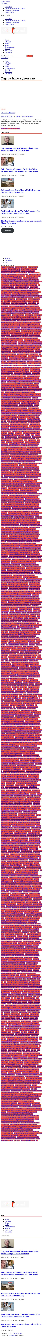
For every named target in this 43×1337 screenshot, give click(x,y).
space (6, 1016)
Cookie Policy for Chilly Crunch (15, 8)
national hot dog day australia (23, 803)
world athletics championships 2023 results (19, 1113)
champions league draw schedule (11, 545)
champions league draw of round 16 (19, 513)
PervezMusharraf (6, 941)
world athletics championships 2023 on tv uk (18, 1108)
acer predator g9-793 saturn (17, 376)
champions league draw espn (17, 488)
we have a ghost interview (13, 1060)
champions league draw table (30, 565)
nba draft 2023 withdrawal (21, 929)
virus (5, 1051)
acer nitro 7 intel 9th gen (19, 356)
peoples (3, 939)
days (15, 621)
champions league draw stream (20, 561)
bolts (2, 435)
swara (10, 1025)
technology (15, 1028)
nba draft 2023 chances (27, 852)
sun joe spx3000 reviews (31, 1023)
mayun (8, 785)
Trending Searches (27, 1037)
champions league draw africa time (18, 453)
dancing (35, 620)
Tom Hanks (34, 1035)
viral (2, 1051)
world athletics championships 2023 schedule (17, 1114)
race (2, 982)
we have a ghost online (29, 1066)
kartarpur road (17, 694)
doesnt (24, 630)
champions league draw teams (31, 566)
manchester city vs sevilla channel (21, 728)
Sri (21, 1018)
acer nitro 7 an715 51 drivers (27, 344)
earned (22, 632)
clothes (30, 611)
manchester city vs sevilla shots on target (21, 764)
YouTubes (32, 1140)
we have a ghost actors (15, 1055)
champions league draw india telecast (12, 499)
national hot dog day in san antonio (26, 817)
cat (39, 442)
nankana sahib (8, 796)
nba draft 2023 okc (26, 875)
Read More (10, 128)
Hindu (10, 657)
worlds (33, 1138)
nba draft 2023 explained (13, 868)
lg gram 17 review (32, 698)
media (12, 785)
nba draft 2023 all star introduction (21, 842)
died (6, 629)
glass (2, 652)
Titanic (32, 1032)
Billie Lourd (18, 431)
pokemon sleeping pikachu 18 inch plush (20, 970)
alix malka (20, 399)
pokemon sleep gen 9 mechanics (18, 952)
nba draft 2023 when (17, 925)
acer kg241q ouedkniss (26, 296)
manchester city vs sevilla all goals (19, 712)
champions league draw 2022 (13, 445)
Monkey (8, 790)
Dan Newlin (14, 620)
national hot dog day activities (10, 801)
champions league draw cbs (9, 465)
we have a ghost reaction (16, 1067)
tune (2, 1039)
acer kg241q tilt (22, 312)
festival (17, 643)
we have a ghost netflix (16, 1062)
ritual (5, 995)
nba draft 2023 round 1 (26, 890)
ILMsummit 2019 (23, 680)
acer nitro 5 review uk (24, 338)
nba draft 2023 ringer (25, 888)
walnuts (20, 1051)
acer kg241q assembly (29, 280)
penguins (32, 938)
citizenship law (19, 611)
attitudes (37, 415)
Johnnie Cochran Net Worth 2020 (15, 692)
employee (4, 637)
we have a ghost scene (22, 1071)
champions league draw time (16, 570)
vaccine (28, 1050)
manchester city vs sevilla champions (16, 724)
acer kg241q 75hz (16, 280)
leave (13, 698)
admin (18, 116)
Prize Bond (18, 979)
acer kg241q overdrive (14, 297)
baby (37, 417)
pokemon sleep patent (7, 955)
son (9, 1014)
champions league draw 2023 (17, 447)
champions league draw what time (31, 593)
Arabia (31, 405)
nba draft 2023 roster (12, 890)
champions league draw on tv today (23, 518)
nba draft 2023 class (16, 858)
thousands (4, 1032)
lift (29, 705)
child (30, 609)
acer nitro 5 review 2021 (24, 320)
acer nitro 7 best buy (33, 349)
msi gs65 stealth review (22, 792)
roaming (10, 996)
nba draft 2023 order (15, 877)
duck (10, 632)
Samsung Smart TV (28, 1000)
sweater (24, 1025)
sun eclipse (16, 1021)
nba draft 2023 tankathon (28, 906)
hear (2, 657)
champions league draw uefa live (18, 584)
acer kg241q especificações (20, 292)
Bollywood (36, 433)
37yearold (11, 269)
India (16, 682)
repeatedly (31, 993)
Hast (39, 655)
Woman (27, 1090)
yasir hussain (9, 1140)
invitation (31, 684)
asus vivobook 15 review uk (11, 414)
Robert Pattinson (18, 996)
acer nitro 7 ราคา (6, 365)
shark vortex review (30, 1009)
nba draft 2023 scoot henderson (11, 897)
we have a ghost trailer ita (34, 1078)
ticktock (17, 1032)
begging (13, 421)
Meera (17, 785)
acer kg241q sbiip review (17, 304)
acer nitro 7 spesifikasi (19, 363)
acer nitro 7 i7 (34, 354)
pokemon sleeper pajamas (9, 966)
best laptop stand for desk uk (19, 426)
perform (15, 939)
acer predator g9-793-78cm (15, 382)
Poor (28, 975)
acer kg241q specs (12, 310)
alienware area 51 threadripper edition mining (28, 389)
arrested (3, 406)
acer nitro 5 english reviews (20, 319)
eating (26, 632)
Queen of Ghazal (36, 980)
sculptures (37, 1002)
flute (2, 646)
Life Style (8, 42)
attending (32, 415)
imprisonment (34, 680)
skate (16, 1012)
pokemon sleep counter (14, 950)
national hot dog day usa (23, 831)
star (24, 1018)
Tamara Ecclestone (11, 1027)
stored (17, 1019)
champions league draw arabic (20, 458)
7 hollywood (29, 269)
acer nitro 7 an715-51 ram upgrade (23, 347)
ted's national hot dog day (28, 1028)
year (15, 1140)
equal (37, 637)
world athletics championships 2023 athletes (17, 1093)
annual (21, 405)
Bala (13, 419)
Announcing (14, 405)
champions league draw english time (17, 486)
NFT (6, 934)
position (37, 975)
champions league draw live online (23, 508)
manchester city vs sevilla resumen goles (17, 762)
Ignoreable (31, 678)
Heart (5, 657)
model (26, 788)
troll (37, 1037)
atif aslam (21, 415)
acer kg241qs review (31, 317)
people (37, 938)
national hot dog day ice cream (27, 813)
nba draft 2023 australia (21, 849)
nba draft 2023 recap (11, 886)
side (2, 1012)
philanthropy (18, 941)
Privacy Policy (9, 12)
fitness (31, 644)
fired (17, 644)
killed (24, 694)
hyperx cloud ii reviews (19, 664)
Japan (14, 689)
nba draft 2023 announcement (29, 847)
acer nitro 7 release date (13, 360)
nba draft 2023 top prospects (33, 913)
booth (10, 435)
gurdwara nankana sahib (8, 653)
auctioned (32, 417)
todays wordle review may (22, 1035)
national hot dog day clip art (19, 810)
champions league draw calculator (24, 461)
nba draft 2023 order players (24, 879)
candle (8, 442)
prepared (17, 977)
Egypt (22, 634)
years (18, 1140)
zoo (37, 1140)
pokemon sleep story (18, 963)
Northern (11, 934)
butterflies (8, 440)
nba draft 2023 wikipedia (24, 927)
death (19, 621)
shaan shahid (9, 1005)
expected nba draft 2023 (22, 641)
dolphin (28, 630)
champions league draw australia (19, 460)
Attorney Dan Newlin (8, 417)
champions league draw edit (33, 483)
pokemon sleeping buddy (12, 968)
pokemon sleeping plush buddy (26, 973)
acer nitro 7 (21, 342)
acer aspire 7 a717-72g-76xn (13, 278)
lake (28, 696)
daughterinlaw (9, 621)
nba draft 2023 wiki (10, 927)
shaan (2, 1005)
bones (6, 435)
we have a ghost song (14, 1073)
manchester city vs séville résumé (27, 781)
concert (24, 613)
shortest (29, 1011)
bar (16, 419)
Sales (8, 1000)
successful (4, 1021)
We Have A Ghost (8, 113)
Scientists (24, 1002)
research (37, 993)
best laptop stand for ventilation (20, 429)
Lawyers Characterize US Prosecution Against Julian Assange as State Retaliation (19, 149)
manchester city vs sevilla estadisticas (20, 744)
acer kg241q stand (24, 310)
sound (3, 1016)
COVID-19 (16, 618)
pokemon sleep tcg (7, 964)
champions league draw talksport (11, 566)
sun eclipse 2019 (26, 1021)
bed (2, 421)
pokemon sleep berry (31, 947)
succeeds (35, 1019)
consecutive (30, 613)
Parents (35, 936)
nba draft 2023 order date (30, 877)
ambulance (35, 399)
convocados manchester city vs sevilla (13, 614)
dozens (38, 630)
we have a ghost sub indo (24, 1075)
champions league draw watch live (23, 591)
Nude (16, 934)
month (13, 790)
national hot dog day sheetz (26, 822)
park (39, 936)
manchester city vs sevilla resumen (21, 758)
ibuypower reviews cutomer (18, 676)
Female (12, 643)
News (2, 934)
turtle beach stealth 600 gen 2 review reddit (24, 1039)
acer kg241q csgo (34, 288)
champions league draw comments (14, 476)
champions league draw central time (12, 467)
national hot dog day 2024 (33, 799)
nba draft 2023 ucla (11, 918)
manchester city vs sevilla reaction (11, 755)
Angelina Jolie (15, 403)
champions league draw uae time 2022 (16, 582)
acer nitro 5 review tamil (13, 336)
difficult (10, 629)
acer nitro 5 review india (12, 331)
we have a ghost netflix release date (12, 1064)
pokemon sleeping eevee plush (30, 968)
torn (10, 1037)
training (18, 1037)
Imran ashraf (10, 682)
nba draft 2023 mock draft (13, 874)
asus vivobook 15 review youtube (31, 414)
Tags (6, 262)
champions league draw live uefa (16, 511)
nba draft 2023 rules (16, 891)
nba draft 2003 (31, 835)
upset (20, 1050)
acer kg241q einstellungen (21, 290)
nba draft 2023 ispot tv (22, 872)
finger (14, 644)
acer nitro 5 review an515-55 (10, 324)
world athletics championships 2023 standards (17, 1121)
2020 (12, 267)
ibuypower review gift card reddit (29, 668)
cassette (35, 442)
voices (10, 1051)
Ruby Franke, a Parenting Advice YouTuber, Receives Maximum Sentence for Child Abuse (19, 170)
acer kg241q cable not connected (20, 283)
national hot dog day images (26, 815)
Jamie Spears (5, 689)
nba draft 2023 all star (21, 838)
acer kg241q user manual (23, 313)
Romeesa (7, 998)
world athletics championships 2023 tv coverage (21, 1134)
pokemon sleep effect (29, 950)
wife (32, 1089)
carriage (21, 442)
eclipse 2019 (32, 632)
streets (26, 1019)
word (17, 1092)
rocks (38, 996)
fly (5, 646)
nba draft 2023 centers (12, 852)
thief (16, 1030)
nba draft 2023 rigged (12, 888)
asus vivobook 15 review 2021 (15, 410)
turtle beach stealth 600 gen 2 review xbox (21, 1040)
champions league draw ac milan (18, 451)
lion (36, 705)
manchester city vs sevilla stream (11, 769)
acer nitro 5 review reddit (25, 333)
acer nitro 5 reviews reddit (9, 342)
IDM (25, 678)
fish (21, 644)
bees (5, 421)
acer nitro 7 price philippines (18, 358)
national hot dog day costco (13, 812)
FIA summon (24, 643)
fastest (5, 643)
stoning (12, 1019)
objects (29, 934)
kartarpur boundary (7, 694)
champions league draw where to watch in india (20, 596)
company (12, 613)
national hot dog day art (27, 801)
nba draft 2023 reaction (19, 884)
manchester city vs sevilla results (18, 756)
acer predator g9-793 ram (19, 374)
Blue (12, 433)
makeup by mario (32, 707)
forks (15, 646)
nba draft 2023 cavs (14, 851)
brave (32, 435)
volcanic (14, 1051)
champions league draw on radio (24, 517)
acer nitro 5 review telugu (30, 336)
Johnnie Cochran (20, 691)
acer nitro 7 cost (29, 351)
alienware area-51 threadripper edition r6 (18, 396)
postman (3, 977)
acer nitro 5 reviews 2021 (32, 340)
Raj (2, 993)
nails (2, 796)
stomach (3, 1019)
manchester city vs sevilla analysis (22, 714)
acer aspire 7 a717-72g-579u (18, 272)
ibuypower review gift (11, 668)
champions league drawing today (24, 607)
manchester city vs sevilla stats (31, 767)
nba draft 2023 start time (24, 904)
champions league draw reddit (10, 531)
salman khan (14, 1000)
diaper (3, 629)
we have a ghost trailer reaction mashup (13, 1082)
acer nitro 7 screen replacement (16, 361)
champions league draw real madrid (25, 529)
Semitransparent (17, 1003)
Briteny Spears (26, 437)
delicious (38, 621)
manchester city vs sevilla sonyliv (11, 767)
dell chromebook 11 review (9, 623)
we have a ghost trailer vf (34, 1083)
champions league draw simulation (16, 550)
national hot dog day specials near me (23, 826)
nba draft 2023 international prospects (27, 870)
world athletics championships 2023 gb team (20, 1100)
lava (2, 698)
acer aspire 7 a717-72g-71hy (16, 276)
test (6, 1030)
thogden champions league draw (29, 1030)
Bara (19, 419)
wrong (3, 1140)
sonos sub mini (15, 1014)
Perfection (9, 939)
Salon (20, 1000)
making (3, 708)
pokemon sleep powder (22, 955)
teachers (9, 1028)
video (38, 1050)
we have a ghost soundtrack (30, 1073)
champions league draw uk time (19, 586)
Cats (2, 444)
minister (11, 788)
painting (13, 936)
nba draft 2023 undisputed (28, 920)
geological (35, 648)
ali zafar (25, 387)
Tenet (2, 1030)
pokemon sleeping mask (8, 970)
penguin (25, 938)
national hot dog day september (25, 820)
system (38, 1025)
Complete (18, 613)
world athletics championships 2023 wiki (18, 1138)
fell (9, 643)
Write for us (8, 50)
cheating (21, 609)
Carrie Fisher (29, 442)
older (39, 934)
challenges (23, 444)
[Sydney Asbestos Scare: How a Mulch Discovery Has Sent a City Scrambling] (7, 186)
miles (30, 787)
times (25, 1032)
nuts (25, 934)
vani (35, 1050)
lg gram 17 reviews (29, 703)
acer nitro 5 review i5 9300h (11, 328)
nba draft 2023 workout (29, 931)
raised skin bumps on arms (19, 986)
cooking (32, 614)
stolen (36, 1018)
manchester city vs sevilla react (25, 753)
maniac (3, 783)
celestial (11, 444)
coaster (35, 611)
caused (6, 444)
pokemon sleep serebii (25, 959)
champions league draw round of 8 (12, 540)
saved (19, 1002)
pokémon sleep (22, 943)
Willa (35, 1089)
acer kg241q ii (33, 292)
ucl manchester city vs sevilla (31, 1044)
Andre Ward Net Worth (24, 401)
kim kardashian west (7, 696)
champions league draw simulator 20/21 (19, 552)
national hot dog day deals (9, 813)
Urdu (23, 1050)
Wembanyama (21, 1087)
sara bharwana (5, 1002)
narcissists (17, 796)
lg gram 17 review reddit (27, 701)
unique (10, 1050)
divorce (18, 630)
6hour (23, 269)
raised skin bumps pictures (32, 991)
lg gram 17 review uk (15, 703)
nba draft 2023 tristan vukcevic (22, 916)
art (28, 406)
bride (15, 437)
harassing (25, 655)
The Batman (11, 1030)
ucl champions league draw (13, 1044)
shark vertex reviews (17, 1009)
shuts (38, 1011)
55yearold (17, 269)
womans (33, 1090)
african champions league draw (26, 385)
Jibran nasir (4, 691)
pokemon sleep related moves (14, 957)
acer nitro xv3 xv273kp (19, 365)
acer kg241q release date (11, 301)
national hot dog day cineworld (20, 808)
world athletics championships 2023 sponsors (20, 1119)
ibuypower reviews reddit (14, 678)
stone (8, 1019)
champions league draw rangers (30, 524)
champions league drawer (21, 604)
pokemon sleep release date (9, 959)
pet (13, 941)
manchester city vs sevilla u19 (21, 780)
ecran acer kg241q (14, 634)
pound (12, 977)
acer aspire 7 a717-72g (13, 271)
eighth (11, 636)
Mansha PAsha (10, 783)
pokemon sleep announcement (10, 945)
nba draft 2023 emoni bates (24, 863)
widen (28, 1089)
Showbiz (7, 49)
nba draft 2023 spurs (32, 902)
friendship (30, 646)
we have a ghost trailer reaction (32, 1080)
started (27, 1018)
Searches (3, 1003)
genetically (28, 648)
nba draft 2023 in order (8, 870)
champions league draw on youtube (25, 520)
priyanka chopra (6, 979)
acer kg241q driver (7, 290)
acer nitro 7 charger (18, 351)
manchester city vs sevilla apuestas (17, 717)
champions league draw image (16, 493)
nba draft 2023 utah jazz (20, 922)
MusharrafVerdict (18, 794)
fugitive (36, 646)
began (8, 421)
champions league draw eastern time (12, 483)
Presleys (23, 977)
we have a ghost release (31, 1067)
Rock (34, 996)
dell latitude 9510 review (8, 627)
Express (32, 641)
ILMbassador (5, 680)
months (18, 790)
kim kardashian (37, 694)
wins (8, 1090)
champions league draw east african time (24, 481)
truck (40, 1037)
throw (9, 1032)
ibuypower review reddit (25, 669)
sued (9, 1021)
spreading (8, 1018)
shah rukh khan (18, 1005)
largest (40, 696)
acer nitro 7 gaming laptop (25, 352)
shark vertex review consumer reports (20, 1007)
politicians (23, 975)
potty (8, 977)
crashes (26, 618)
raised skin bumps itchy (28, 984)
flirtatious (39, 644)
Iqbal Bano (38, 684)
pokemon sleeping (23, 966)
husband (11, 660)
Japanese (19, 689)
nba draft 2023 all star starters (17, 844)
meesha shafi (30, 785)
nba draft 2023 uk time (13, 920)
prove (24, 979)
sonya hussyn (25, 1014)
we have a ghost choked (19, 1057)
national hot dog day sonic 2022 (22, 824)
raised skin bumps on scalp (14, 991)
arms (37, 405)
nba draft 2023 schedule (32, 895)
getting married (5, 650)
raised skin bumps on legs (22, 989)
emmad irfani (32, 636)
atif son (26, 415)
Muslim (26, 794)
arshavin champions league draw (16, 406)
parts (16, 938)
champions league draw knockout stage (19, 506)
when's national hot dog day (17, 1089)
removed (24, 993)
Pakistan (19, 936)
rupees (26, 998)
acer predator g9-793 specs (15, 378)
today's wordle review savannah (25, 1034)
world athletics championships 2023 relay (20, 1112)
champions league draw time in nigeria (21, 572)
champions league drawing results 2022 (18, 605)
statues (32, 1018)
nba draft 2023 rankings (31, 883)
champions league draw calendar (11, 463)
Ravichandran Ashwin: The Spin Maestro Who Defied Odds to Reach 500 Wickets (20, 212)
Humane (33, 659)
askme (25, 408)
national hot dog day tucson (15, 829)
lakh (31, 696)
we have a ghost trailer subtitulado (15, 1083)
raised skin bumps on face (12, 987)
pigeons (37, 941)
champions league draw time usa (24, 573)
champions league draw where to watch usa (26, 598)
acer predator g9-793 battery (20, 369)
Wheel (28, 1087)
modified (36, 788)
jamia (18, 687)
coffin (39, 611)
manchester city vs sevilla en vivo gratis (27, 737)
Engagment (18, 637)
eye (2, 643)
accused (3, 271)
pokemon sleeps (6, 975)
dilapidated (17, 629)
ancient (6, 401)
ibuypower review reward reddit (20, 671)
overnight (8, 936)
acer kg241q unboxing (8, 313)
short (24, 1011)
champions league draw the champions (13, 568)
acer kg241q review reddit (19, 303)
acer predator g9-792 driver (12, 367)
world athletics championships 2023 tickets (20, 1129)
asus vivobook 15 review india (12, 412)
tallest (2, 1027)
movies (12, 792)
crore (36, 618)
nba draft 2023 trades (32, 915)
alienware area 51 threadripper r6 (11, 390)
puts (22, 980)
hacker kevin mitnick (23, 653)
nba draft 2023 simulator (14, 900)
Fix (34, 644)
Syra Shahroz (31, 1025)
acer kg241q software (29, 306)
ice (23, 678)
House (39, 657)
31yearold (4, 269)
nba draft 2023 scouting (28, 897)
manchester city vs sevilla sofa (26, 765)
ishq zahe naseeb (6, 687)
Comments (8, 260)
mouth (3, 792)
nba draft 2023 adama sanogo (13, 836)
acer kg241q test (11, 312)
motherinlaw (36, 790)
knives (16, 696)
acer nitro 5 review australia (28, 324)
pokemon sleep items (17, 954)
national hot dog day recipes (27, 819)
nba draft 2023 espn (19, 867)
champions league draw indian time (18, 501)
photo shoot (30, 941)
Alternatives (28, 399)
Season (9, 1003)
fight (33, 643)
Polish (17, 975)
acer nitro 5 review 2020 (8, 320)
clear (26, 611)
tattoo (21, 1027)
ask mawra (19, 408)
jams (10, 689)
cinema (12, 611)
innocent (14, 684)
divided (13, 630)
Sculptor (30, 1002)
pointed (14, 943)
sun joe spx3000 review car (14, 1023)
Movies (3, 109)
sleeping (21, 1012)
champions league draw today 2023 (24, 575)
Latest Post (7, 230)
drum (6, 632)
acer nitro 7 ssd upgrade (34, 363)
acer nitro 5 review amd (33, 322)
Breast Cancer (9, 437)
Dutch (14, 632)
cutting (7, 620)
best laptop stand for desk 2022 (17, 422)
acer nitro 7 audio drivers (19, 349)
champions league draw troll (16, 579)
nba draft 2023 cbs (26, 851)
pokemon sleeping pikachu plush (31, 971)
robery (26, 996)
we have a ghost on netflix (13, 1066)
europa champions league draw (17, 639)
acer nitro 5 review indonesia (30, 331)
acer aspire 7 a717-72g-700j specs (17, 274)
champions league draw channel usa (21, 470)
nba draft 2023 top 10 (20, 909)
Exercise (11, 641)
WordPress (12, 1335)
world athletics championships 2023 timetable (17, 1130)
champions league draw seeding (32, 545)
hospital (34, 657)
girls (33, 650)
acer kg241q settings (15, 306)
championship (14, 609)
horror (21, 657)
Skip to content (5, 1)
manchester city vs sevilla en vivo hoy (13, 739)
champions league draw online (10, 522)
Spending (36, 1016)
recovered (14, 993)
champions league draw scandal (26, 543)
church (7, 611)
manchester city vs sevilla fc (28, 746)
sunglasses (4, 1025)
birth (2, 433)
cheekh (26, 609)
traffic (14, 1037)
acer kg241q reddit (21, 299)
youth (27, 1140)
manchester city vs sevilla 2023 (10, 710)
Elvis (21, 636)
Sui (12, 1021)
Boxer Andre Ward (18, 435)
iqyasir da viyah (11, 685)
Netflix (39, 932)
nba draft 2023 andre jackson (10, 847)
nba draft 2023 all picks (30, 836)
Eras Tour (4, 639)
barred (29, 419)
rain (5, 982)
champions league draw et (11, 490)
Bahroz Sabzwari (6, 419)
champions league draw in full (18, 495)
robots (30, 996)
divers (9, 630)
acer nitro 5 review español (21, 326)
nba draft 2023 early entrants (16, 861)
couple (10, 618)
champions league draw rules (16, 541)
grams (27, 652)
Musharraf (9, 794)
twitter (30, 1041)
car (11, 442)
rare (4, 993)
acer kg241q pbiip (27, 297)
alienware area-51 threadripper (14, 392)
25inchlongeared (33, 267)
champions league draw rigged (15, 534)
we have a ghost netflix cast (32, 1062)
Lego (16, 698)
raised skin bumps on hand (29, 987)
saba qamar (31, 998)
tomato (3, 1037)
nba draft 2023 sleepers (17, 902)
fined (10, 644)
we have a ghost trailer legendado (11, 1080)
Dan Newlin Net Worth (25, 620)
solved (6, 1014)
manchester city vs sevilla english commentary (15, 742)
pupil (38, 979)
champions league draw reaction (11, 525)
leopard (24, 698)
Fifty (30, 643)
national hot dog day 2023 (16, 799)
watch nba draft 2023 (15, 1053)
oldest (2, 936)
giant (24, 650)
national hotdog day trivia (18, 835)
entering (24, 637)
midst (17, 787)
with (23, 1090)
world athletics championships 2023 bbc (19, 1096)
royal (18, 998)
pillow (3, 943)
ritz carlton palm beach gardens (17, 995)
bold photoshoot (28, 433)
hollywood (15, 657)
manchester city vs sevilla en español (22, 735)
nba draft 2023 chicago (13, 856)
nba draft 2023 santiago (17, 895)
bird (38, 431)
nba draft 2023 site (28, 900)
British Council (21, 438)
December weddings (28, 621)
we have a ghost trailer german (15, 1078)
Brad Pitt (27, 435)
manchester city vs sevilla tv (18, 778)
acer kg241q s (32, 303)
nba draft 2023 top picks (15, 913)
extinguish (39, 641)
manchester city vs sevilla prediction (23, 751)
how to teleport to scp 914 (17, 659)
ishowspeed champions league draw (28, 685)
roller (2, 998)
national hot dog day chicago (21, 806)
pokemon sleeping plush (8, 973)
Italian (14, 687)
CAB (25, 440)
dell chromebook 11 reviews (27, 623)
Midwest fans (24, 787)
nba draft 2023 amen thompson (15, 845)
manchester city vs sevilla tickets (17, 776)
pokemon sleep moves (32, 954)
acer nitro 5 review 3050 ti (17, 322)
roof (12, 998)
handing (11, 655)
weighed (14, 1087)
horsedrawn (27, 657)
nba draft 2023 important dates (31, 868)
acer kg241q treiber (33, 312)
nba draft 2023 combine (30, 858)
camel (38, 440)
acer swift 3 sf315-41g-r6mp (24, 383)
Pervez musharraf (36, 939)
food (11, 646)
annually (26, 405)
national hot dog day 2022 (18, 797)
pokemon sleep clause (24, 948)
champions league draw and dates (20, 454)
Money (3, 790)
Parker (8, 938)
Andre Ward (13, 401)
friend (24, 646)
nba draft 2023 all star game (19, 840)
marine (18, 783)
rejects (19, 993)
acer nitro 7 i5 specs (23, 354)
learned (8, 698)
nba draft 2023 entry (16, 865)
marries (22, 783)
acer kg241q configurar (22, 287)
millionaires (4, 788)
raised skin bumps (34, 982)
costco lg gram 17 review (28, 616)
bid (13, 431)
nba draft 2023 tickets (34, 907)
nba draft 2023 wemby (27, 923)
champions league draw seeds (10, 547)
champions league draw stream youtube (23, 563)
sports (2, 1018)
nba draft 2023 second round (23, 899)
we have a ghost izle (28, 1060)
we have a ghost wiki (7, 1085)
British (14, 438)
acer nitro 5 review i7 (27, 328)
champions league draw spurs (21, 559)
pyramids (27, 980)
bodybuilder (18, 433)
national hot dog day (26, 796)
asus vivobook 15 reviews (9, 415)
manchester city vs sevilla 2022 (26, 708)
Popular (7, 258)
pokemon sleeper (31, 964)
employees (10, 637)
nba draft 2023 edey (9, 863)
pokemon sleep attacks (17, 947)
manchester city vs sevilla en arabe (17, 733)
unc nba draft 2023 (22, 1048)
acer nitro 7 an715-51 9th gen (17, 345)
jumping (29, 692)
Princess (34, 977)
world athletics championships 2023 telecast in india (24, 1126)
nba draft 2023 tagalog (13, 906)
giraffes (29, 650)
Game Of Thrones (10, 648)
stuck (30, 1019)
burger (3, 440)
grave (31, 652)
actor (35, 383)
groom (35, 652)
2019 (9, 267)
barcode (23, 419)
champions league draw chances (17, 469)
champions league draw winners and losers (21, 602)
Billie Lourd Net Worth (29, 431)
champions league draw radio (10, 524)
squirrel (18, 1018)
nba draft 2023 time (7, 909)
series (24, 1003)
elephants (16, 636)
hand (6, 655)
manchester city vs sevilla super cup (14, 771)
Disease (33, 629)
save (15, 1002)
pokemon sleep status (28, 961)
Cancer (3, 442)
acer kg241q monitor (18, 294)
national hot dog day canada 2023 (21, 804)
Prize (13, 979)
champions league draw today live (11, 577)
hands (16, 655)
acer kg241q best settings (31, 281)
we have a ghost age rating (31, 1055)
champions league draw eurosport (11, 492)
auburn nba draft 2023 (22, 417)
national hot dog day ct (30, 812)
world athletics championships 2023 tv (26, 1133)
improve (3, 682)
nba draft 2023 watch (13, 923)
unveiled (15, 1050)
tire (29, 1032)
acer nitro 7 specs (6, 363)
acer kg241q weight (18, 315)
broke (37, 438)
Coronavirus (16, 616)
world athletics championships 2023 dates (23, 1099)
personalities (27, 939)
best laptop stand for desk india (19, 424)
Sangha (37, 1000)
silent (5, 1012)
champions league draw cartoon (32, 463)
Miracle (16, 788)
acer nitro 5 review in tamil (19, 329)
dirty (22, 629)
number (20, 934)
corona (37, 614)
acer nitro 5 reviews (17, 340)
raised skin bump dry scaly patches (17, 982)
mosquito (24, 790)
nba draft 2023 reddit (24, 886)
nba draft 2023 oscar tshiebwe (23, 881)
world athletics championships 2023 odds (18, 1105)
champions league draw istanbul (14, 504)
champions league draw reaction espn (16, 527)
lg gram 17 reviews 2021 (17, 705)
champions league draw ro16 (18, 536)
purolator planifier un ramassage (11, 980)
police (13, 975)
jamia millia (23, 687)
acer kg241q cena (15, 285)
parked (3, 938)
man (15, 708)
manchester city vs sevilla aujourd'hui (12, 721)
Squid (13, 1018)
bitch (5, 433)
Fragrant (19, 646)
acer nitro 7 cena (6, 351)
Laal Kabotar (23, 696)
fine (7, 644)
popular (32, 975)
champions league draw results (29, 531)
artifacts (31, 406)
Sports (7, 43)
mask (31, 783)
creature (31, 618)
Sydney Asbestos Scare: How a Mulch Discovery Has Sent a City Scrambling (20, 191)
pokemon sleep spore (14, 961)
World (22, 1092)
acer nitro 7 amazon (11, 344)
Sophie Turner (34, 1014)
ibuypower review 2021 (21, 666)
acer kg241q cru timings (20, 288)
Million (34, 787)
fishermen (25, 644)
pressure (28, 977)
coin (2, 613)
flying (8, 646)
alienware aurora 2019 (24, 398)
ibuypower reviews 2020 (8, 675)
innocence (7, 684)
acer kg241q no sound (12, 296)
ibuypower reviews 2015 (31, 673)
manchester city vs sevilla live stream (15, 749)
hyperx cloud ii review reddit (20, 662)
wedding (34, 1085)
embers (25, 636)
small (26, 1012)
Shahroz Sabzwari (29, 1005)
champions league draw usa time (18, 589)
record (8, 993)
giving (40, 650)
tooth (7, 1037)
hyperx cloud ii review (21, 660)
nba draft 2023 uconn (24, 918)
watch (25, 1051)
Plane (7, 943)
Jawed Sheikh (34, 689)
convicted (37, 613)
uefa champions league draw (10, 1046)
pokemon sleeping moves (24, 970)
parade (31, 936)
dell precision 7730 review (25, 627)
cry (39, 618)
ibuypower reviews (17, 673)
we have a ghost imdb (20, 1059)
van (32, 1050)
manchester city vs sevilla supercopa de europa (21, 773)
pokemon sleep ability (34, 943)
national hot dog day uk (32, 829)
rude (21, 998)
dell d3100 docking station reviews (31, 625)
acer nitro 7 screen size (34, 361)
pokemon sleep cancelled (9, 948)
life (27, 705)
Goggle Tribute (9, 652)
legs (20, 698)
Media (7, 45)
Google (22, 652)
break (2, 437)
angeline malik (5, 405)
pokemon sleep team (19, 964)
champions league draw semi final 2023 (13, 549)
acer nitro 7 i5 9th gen (9, 354)
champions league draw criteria (23, 479)
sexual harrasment (34, 1003)
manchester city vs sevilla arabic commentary (23, 719)
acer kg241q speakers (17, 308)
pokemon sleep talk (32, 963)
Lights (32, 705)
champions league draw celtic (28, 465)
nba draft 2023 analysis (32, 845)
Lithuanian (4, 707)
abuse (35, 269)
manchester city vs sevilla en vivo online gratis (24, 740)
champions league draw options (30, 522)
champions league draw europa (29, 490)
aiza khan (19, 387)
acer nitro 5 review (35, 319)
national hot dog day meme (9, 819)
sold (2, 1014)
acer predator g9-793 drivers (22, 373)
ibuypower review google (9, 669)
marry (27, 783)
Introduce (25, 684)
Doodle (33, 630)
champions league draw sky (17, 556)
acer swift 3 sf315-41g (8, 383)
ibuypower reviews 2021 (25, 675)
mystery (39, 794)
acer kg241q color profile (29, 285)
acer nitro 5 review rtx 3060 (19, 335)
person (20, 939)
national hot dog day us (8, 831)
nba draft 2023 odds (13, 875)
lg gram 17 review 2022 (22, 700)
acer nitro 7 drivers (11, 352)
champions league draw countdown (20, 477)
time (22, 1032)
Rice (2, 995)
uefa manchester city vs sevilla (28, 1046)
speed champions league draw (23, 1016)
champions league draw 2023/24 (18, 449)
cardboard (15, 442)
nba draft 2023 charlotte (17, 854)
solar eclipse (36, 1012)
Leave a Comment (27, 116)
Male (7, 708)
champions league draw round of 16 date (25, 538)
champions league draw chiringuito (12, 474)
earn (17, 632)
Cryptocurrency (10, 47)
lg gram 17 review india (11, 701)
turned (9, 1039)
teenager (38, 1028)
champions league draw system (10, 565)
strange (21, 1019)
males (11, 708)
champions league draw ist (16, 502)
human (27, 659)
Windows (4, 1090)
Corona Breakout (6, 616)
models (30, 788)
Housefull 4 (4, 659)
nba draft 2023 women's (13, 931)
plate (10, 943)
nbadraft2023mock (20, 932)
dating (3, 621)
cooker (27, 614)
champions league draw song (17, 557)
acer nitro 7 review (27, 360)
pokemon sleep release (31, 957)
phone (25, 941)
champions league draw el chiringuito (12, 485)
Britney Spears (30, 438)
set (27, 1003)
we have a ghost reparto (24, 1069)
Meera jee (22, 785)
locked (10, 707)
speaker (11, 1016)
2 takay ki (4, 267)
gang (18, 648)
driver (2, 632)
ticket (13, 1032)
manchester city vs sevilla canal (14, 723)
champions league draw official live (20, 515)
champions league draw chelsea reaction (26, 472)
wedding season (6, 1087)
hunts (6, 660)
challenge (17, 444)
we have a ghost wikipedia (23, 1085)
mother (29, 790)
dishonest (4, 630)
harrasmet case (33, 655)
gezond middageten (17, 650)
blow (9, 433)
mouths (7, 792)
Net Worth (33, 932)
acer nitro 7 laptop (33, 356)
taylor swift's (27, 1027)
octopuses (34, 934)
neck (27, 932)
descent (36, 627)
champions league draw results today (12, 533)
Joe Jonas (11, 691)
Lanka (35, 696)
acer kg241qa (29, 315)
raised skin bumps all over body (11, 984)
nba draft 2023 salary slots (20, 893)
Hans (20, 655)
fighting (37, 643)
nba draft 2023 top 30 (26, 911)
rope (15, 998)
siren (8, 1012)
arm (35, 405)
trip (34, 1037)
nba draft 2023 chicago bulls (30, 856)
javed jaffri (26, 689)
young (23, 1140)
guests (39, 652)
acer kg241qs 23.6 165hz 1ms (14, 317)
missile (21, 788)
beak (32, 419)
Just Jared (35, 692)
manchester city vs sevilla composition (13, 732)
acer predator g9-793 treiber (15, 380)
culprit (3, 620)
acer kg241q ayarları (16, 281)
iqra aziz (3, 685)
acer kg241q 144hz (29, 278)
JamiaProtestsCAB (34, 687)
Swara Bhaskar (17, 1025)
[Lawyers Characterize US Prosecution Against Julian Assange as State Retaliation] (7, 144)
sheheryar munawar (16, 1011)
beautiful (37, 419)
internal (19, 684)
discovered (27, 629)
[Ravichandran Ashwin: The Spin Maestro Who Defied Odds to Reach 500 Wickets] (7, 207)
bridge (20, 437)
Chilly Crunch (17, 1333)
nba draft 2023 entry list (30, 865)
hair (31, 653)
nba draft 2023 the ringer (19, 907)
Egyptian (27, 634)
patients (20, 938)
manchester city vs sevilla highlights (12, 748)
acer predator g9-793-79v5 (32, 382)
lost (17, 707)
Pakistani (25, 936)
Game (3, 648)
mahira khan (22, 707)
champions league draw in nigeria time (26, 497)
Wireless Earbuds (16, 1090)
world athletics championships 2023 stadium (20, 1120)
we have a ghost (28, 1053)
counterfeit (4, 618)
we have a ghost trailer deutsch (14, 1076)
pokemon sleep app (26, 945)
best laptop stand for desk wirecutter (21, 428)
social (30, 1012)
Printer (39, 977)
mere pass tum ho (10, 787)
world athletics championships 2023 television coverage (18, 1128)
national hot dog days (20, 833)
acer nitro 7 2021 (30, 342)
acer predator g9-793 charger (20, 371)
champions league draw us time (18, 588)
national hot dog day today (22, 828)
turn (5, 1039)
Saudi (12, 1002)
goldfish (16, 652)
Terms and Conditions (12, 10)
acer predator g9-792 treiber (30, 367)
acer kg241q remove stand (27, 301)
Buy (13, 440)
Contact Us (8, 7)
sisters (13, 1012)
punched (33, 979)
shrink (34, 1011)
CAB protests (32, 440)
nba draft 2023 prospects (16, 883)
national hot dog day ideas (9, 815)
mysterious (33, 794)
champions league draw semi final (30, 547)
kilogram (29, 694)
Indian (20, 682)
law (5, 698)
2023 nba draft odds (21, 267)
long (14, 707)
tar (18, 1027)
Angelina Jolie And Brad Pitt (30, 403)
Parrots (12, 938)
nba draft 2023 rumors (30, 891)
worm (38, 1138)
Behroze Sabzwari (22, 421)
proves (28, 979)
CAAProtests (19, 440)
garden (22, 648)
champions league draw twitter (13, 581)
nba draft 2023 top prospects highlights (13, 915)
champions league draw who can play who (14, 600)
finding (3, 644)
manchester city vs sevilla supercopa (22, 772)
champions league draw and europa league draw (19, 455)
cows (22, 618)
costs (38, 616)
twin (25, 1041)
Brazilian (37, 435)
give (36, 650)
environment (31, 637)
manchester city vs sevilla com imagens (29, 730)
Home (7, 40)
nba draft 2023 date (22, 860)
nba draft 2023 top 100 (11, 911)
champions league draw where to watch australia (16, 595)
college (6, 613)
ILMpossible (14, 680)
